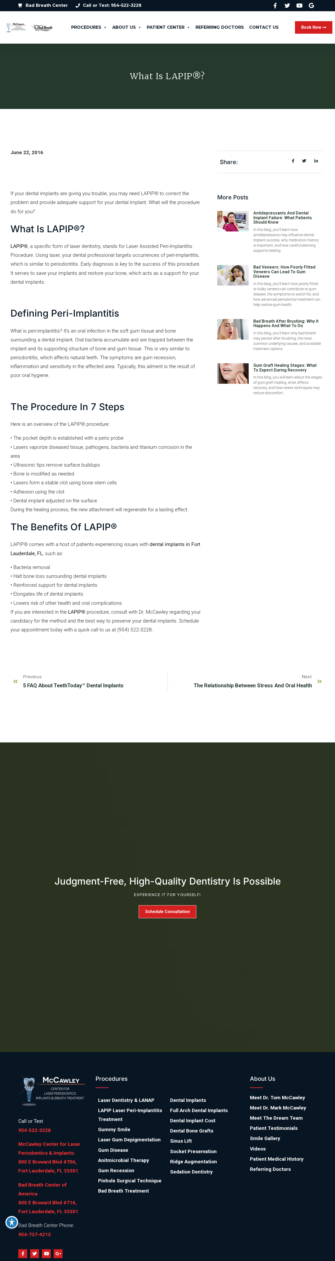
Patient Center (166, 27)
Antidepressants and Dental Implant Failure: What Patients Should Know (282, 218)
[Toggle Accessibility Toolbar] (11, 1222)
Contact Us (264, 27)
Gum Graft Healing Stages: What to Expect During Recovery (285, 368)
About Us (124, 27)
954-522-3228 (34, 1130)
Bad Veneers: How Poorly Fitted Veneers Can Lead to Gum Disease (284, 272)
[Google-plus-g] (58, 1253)
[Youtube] (46, 1253)
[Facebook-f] (22, 1253)
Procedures (86, 27)
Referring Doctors (220, 27)
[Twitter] (34, 1253)
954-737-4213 (34, 1234)
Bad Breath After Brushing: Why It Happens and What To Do (286, 323)
